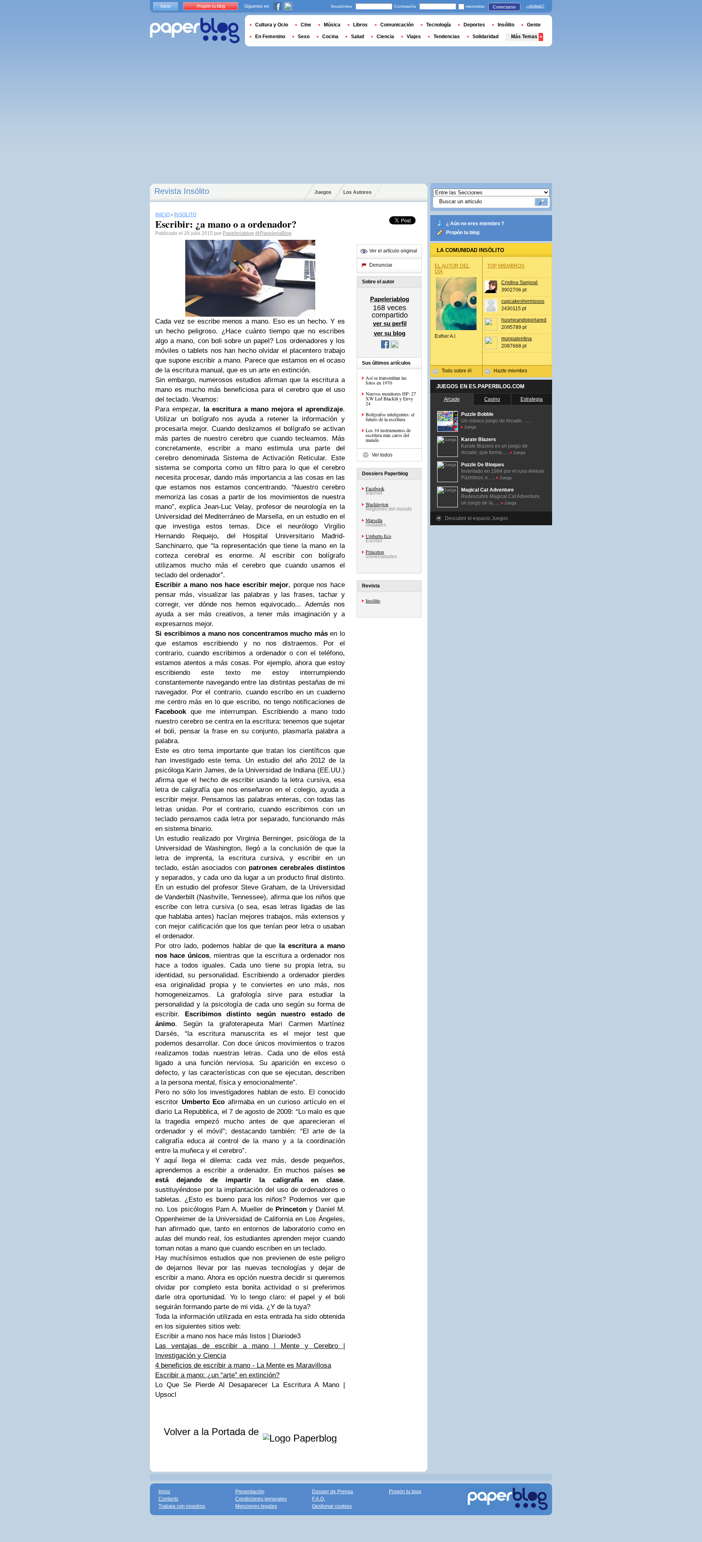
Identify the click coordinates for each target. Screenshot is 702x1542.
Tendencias (446, 36)
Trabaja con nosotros (181, 1506)
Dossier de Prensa (332, 1491)
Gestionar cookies (332, 1506)
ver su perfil (390, 323)
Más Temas (524, 36)
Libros (360, 25)
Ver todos (382, 455)
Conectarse (504, 6)
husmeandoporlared (523, 320)
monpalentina (516, 338)
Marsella (374, 520)
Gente (534, 25)
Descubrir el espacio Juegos (476, 518)
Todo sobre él (457, 371)
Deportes (474, 25)
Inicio (165, 6)
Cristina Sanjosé (519, 282)
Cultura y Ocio (271, 25)
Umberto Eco (378, 536)
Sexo (304, 36)
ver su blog (389, 333)
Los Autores (357, 192)
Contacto (168, 1499)
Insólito (373, 600)
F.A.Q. (318, 1499)
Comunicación (397, 25)
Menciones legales (256, 1506)
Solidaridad (485, 36)
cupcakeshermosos (522, 301)
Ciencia (385, 36)
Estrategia (531, 399)
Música (332, 25)
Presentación (249, 1491)
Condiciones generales (261, 1499)
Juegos (323, 192)
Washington (377, 504)
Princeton (375, 551)
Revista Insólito (181, 191)
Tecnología (438, 25)
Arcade (452, 399)
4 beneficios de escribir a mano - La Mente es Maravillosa (243, 1365)
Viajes (414, 36)
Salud (357, 36)
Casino (492, 399)
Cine (306, 25)
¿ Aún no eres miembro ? (475, 223)
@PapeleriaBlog (273, 233)
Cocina (330, 36)
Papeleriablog (238, 233)
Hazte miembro (510, 371)
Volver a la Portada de (213, 1431)
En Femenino (270, 36)
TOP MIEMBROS (505, 266)
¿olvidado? (535, 6)
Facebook (375, 488)
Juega (470, 426)
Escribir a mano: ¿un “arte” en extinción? (217, 1375)
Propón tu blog (462, 232)
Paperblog (195, 30)
